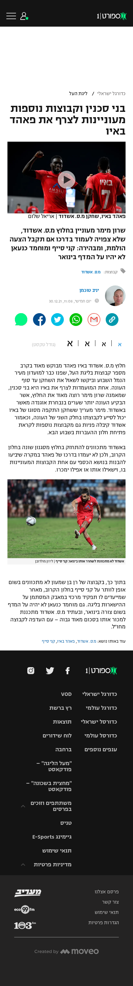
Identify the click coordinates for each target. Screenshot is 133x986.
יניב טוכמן (89, 290)
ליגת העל (78, 93)
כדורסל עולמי (100, 735)
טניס (66, 823)
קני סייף (48, 641)
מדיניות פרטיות (53, 864)
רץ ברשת (60, 708)
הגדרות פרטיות (103, 922)
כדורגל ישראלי (111, 93)
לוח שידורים (57, 735)
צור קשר (110, 902)
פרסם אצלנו (107, 891)
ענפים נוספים (100, 749)
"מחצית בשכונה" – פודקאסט (49, 786)
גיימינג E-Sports (52, 837)
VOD (66, 694)
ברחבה (63, 749)
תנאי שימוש (57, 851)
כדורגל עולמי (101, 708)
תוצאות (62, 722)
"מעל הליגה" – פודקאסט (54, 766)
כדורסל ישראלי (99, 722)
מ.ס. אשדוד (91, 272)
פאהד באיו (66, 641)
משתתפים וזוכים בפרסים (51, 806)
